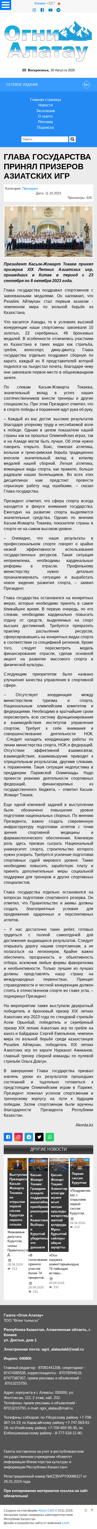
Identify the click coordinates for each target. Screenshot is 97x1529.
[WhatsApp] (50, 1137)
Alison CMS (46, 1510)
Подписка (45, 127)
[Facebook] (42, 10)
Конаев (40, 3)
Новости (45, 105)
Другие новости (48, 1149)
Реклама (45, 122)
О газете (45, 116)
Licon (65, 1523)
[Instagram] (34, 10)
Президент (30, 188)
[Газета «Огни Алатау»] (48, 41)
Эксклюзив (45, 111)
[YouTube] (50, 10)
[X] (39, 1137)
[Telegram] (58, 10)
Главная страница (45, 99)
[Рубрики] (5, 5)
